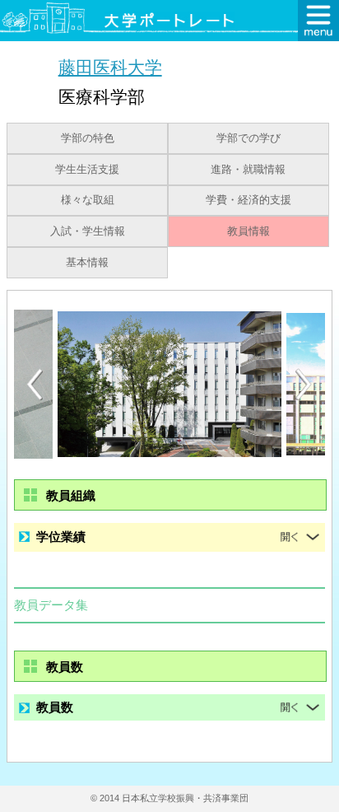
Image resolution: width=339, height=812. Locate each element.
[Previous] (34, 384)
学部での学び (248, 138)
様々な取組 (87, 200)
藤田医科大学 (110, 67)
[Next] (304, 384)
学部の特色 (87, 138)
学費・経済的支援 (248, 200)
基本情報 (87, 262)
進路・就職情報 (248, 169)
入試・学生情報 (87, 231)
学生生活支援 (87, 169)
